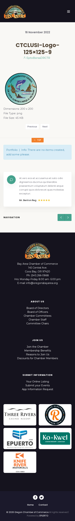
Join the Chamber (37, 346)
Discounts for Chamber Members (37, 358)
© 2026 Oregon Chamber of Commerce (27, 512)
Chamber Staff (37, 319)
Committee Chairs (37, 323)
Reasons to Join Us (37, 354)
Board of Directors (37, 308)
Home (30, 504)
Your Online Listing (37, 381)
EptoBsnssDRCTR (38, 57)
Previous (32, 126)
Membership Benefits (37, 350)
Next (45, 126)
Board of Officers (37, 312)
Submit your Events (37, 385)
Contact (43, 504)
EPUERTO (43, 515)
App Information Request (37, 389)
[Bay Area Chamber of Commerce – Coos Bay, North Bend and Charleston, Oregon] (14, 11)
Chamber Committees (37, 315)
